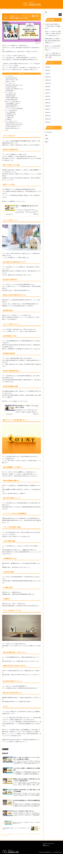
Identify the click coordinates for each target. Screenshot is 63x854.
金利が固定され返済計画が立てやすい (14, 85)
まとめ (6, 130)
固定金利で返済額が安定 (11, 77)
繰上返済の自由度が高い (11, 86)
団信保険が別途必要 (10, 95)
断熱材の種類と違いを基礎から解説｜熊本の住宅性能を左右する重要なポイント (53, 40)
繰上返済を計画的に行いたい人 (13, 126)
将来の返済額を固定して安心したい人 (14, 122)
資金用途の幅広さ (10, 90)
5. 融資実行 (8, 119)
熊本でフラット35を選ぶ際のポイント (13, 101)
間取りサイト (46, 845)
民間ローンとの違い (10, 81)
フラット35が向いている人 (11, 121)
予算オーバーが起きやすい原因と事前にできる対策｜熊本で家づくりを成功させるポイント (53, 33)
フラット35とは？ (9, 76)
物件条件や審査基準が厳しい (12, 97)
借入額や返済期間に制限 (11, 99)
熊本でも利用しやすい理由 (12, 79)
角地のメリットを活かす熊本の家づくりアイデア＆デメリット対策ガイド (53, 48)
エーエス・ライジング (48, 843)
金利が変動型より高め (11, 94)
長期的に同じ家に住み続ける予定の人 (14, 124)
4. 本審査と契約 (9, 117)
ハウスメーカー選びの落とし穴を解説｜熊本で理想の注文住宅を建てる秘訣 (53, 55)
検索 (46, 12)
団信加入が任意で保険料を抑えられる (14, 88)
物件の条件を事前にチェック (12, 106)
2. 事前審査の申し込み (11, 114)
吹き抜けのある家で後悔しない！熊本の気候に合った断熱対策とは (53, 26)
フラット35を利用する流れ (11, 110)
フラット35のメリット (10, 83)
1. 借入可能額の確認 (10, 112)
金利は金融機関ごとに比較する (13, 103)
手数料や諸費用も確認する (12, 104)
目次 (20, 73)
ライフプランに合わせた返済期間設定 (14, 108)
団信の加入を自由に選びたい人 (13, 128)
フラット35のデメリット (10, 92)
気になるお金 (6, 749)
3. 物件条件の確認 (10, 115)
